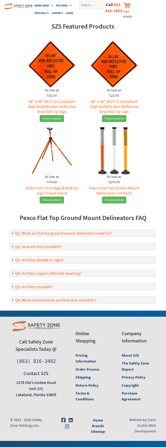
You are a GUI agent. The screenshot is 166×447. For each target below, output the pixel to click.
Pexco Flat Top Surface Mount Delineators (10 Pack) (114, 190)
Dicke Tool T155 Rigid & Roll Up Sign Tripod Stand (52, 190)
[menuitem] (92, 358)
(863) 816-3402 (36, 361)
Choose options (51, 118)
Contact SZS (35, 373)
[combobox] (91, 5)
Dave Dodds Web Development (145, 425)
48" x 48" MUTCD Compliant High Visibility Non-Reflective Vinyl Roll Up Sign (52, 106)
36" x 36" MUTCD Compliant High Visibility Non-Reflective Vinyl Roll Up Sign (114, 106)
